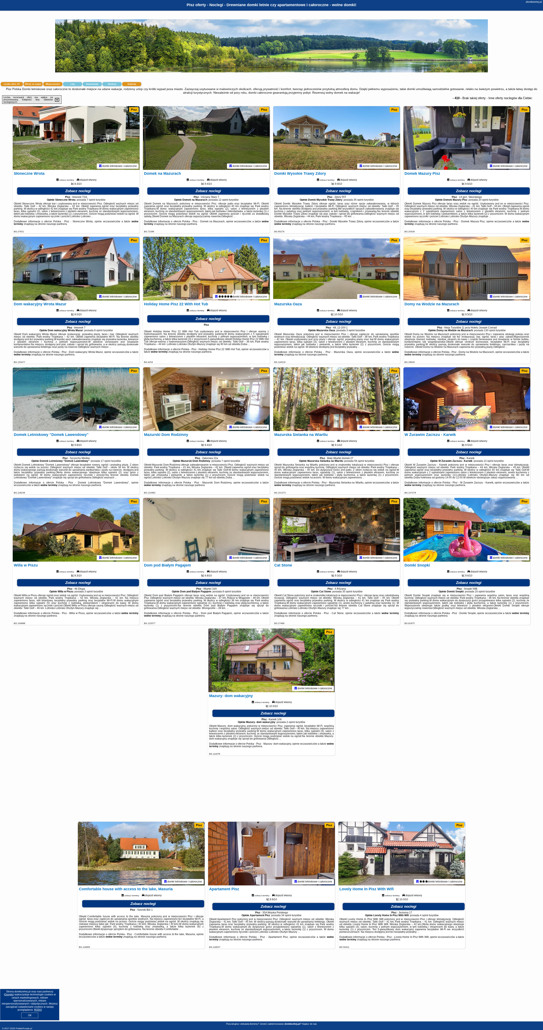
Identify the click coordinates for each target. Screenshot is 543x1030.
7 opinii (91, 199)
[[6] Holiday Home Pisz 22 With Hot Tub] (206, 268)
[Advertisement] (271, 790)
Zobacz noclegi (78, 191)
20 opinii (483, 199)
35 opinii (359, 199)
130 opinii (489, 330)
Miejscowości (53, 84)
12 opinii (223, 199)
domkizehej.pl (534, 1)
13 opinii (489, 460)
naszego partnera (56, 224)
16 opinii (480, 591)
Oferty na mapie (33, 84)
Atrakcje (112, 84)
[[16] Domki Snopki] (466, 530)
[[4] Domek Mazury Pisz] (466, 138)
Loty (72, 84)
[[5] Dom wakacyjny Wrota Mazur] (76, 268)
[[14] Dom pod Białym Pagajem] (206, 530)
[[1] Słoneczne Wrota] (76, 138)
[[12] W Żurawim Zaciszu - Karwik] (466, 399)
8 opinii (98, 330)
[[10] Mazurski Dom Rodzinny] (206, 399)
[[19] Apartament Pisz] (271, 853)
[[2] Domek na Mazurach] (206, 138)
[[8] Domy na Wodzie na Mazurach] (466, 268)
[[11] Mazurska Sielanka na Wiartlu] (336, 399)
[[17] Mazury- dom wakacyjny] (271, 660)
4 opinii (424, 915)
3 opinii (350, 330)
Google (9, 994)
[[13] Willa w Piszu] (76, 530)
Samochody (92, 84)
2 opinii (291, 722)
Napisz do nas (309, 1024)
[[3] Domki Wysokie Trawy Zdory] (336, 138)
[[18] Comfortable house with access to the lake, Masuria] (141, 853)
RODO (38, 1009)
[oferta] (100, 166)
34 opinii (286, 915)
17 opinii (106, 460)
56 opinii (359, 460)
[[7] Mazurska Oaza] (336, 268)
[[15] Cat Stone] (336, 530)
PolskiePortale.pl (24, 1028)
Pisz (134, 109)
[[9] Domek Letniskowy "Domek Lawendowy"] (76, 399)
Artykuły (131, 84)
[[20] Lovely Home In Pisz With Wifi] (401, 853)
